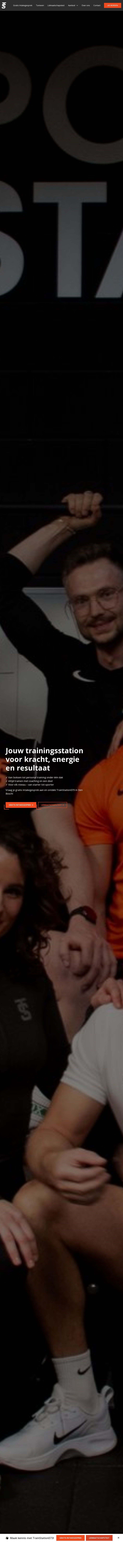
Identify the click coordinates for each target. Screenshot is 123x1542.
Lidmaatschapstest (51, 805)
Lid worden (112, 5)
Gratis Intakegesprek (20, 805)
